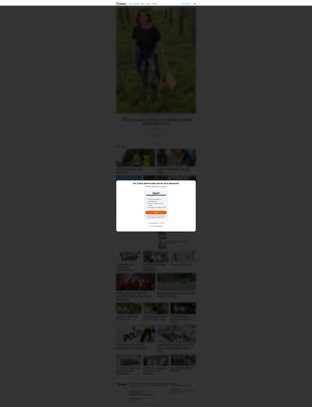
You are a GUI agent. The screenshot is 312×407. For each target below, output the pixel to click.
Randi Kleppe (134, 400)
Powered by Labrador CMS (156, 404)
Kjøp (156, 212)
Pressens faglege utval (137, 391)
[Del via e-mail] (158, 136)
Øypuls (143, 4)
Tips (130, 4)
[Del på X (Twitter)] (156, 136)
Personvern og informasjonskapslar (142, 394)
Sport (148, 4)
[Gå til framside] (121, 4)
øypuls (159, 143)
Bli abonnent (186, 4)
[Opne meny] (195, 4)
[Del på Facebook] (153, 136)
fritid (152, 143)
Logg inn (156, 186)
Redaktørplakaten (136, 393)
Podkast (154, 4)
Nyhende (136, 4)
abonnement (159, 226)
